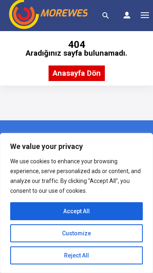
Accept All (76, 211)
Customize (76, 233)
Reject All (76, 255)
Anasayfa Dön (77, 73)
